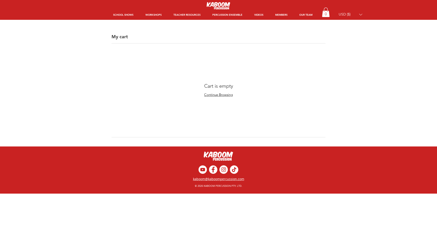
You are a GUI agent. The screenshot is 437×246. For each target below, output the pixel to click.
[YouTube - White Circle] (202, 169)
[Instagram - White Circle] (223, 169)
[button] (326, 12)
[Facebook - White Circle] (213, 169)
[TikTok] (234, 169)
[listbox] (350, 14)
